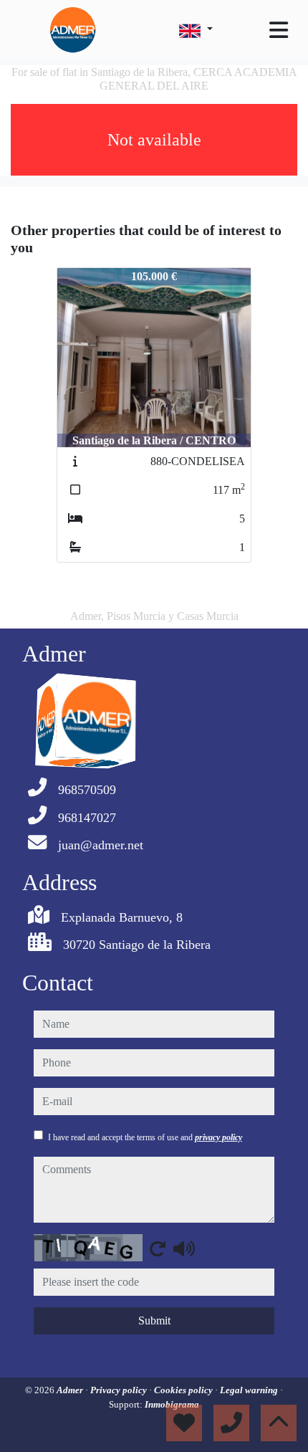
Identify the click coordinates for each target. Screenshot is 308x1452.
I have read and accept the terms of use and (145, 1137)
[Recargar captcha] (157, 1248)
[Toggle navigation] (279, 30)
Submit (154, 1320)
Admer (71, 1390)
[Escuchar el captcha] (184, 1248)
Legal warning (250, 1390)
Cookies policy (184, 1390)
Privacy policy (119, 1390)
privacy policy (218, 1137)
